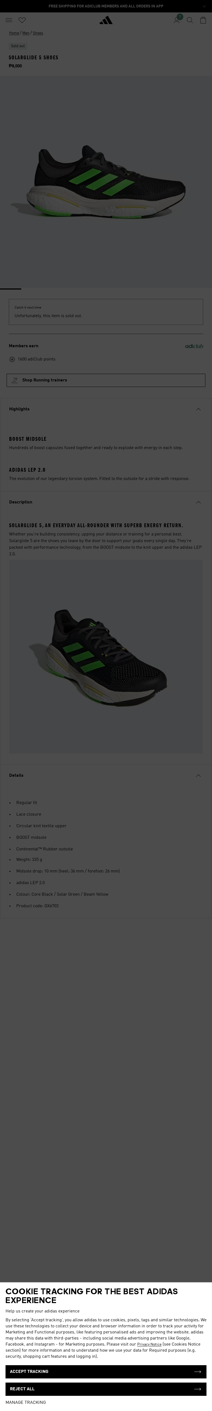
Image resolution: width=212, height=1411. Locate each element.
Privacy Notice (149, 1344)
